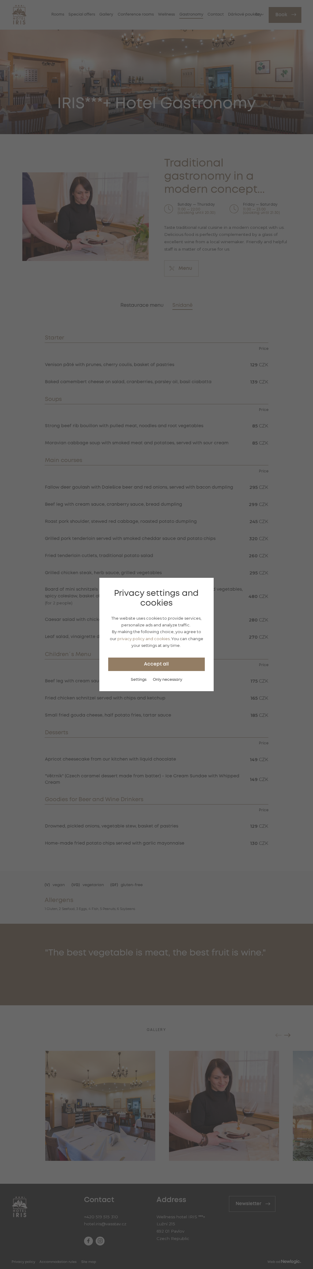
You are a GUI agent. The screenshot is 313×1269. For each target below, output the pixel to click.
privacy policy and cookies (143, 638)
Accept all (156, 664)
